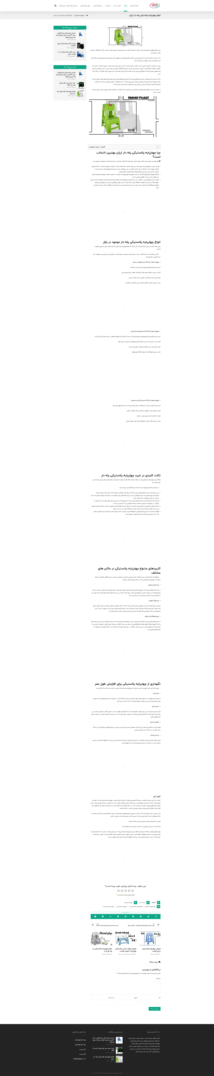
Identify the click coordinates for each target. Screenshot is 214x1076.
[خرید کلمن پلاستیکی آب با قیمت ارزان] (80, 54)
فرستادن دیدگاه (154, 1009)
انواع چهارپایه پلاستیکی (150, 906)
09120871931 (79, 1045)
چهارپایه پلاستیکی (128, 902)
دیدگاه (158, 979)
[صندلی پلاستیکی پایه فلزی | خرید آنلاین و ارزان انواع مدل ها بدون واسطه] (80, 35)
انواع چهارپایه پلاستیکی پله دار (136, 906)
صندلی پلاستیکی (122, 954)
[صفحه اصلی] (87, 15)
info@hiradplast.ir (78, 1059)
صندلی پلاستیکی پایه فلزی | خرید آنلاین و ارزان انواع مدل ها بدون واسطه (65, 35)
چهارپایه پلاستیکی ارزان (121, 906)
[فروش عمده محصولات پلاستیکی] (154, 5)
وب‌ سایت (111, 998)
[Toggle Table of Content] (157, 147)
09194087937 (79, 1040)
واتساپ (81, 1050)
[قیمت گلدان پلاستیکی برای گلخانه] (80, 46)
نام (159, 998)
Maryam (154, 902)
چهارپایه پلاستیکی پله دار (108, 906)
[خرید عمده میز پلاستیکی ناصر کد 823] (80, 85)
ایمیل (135, 998)
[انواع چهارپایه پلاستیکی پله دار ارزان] (80, 93)
